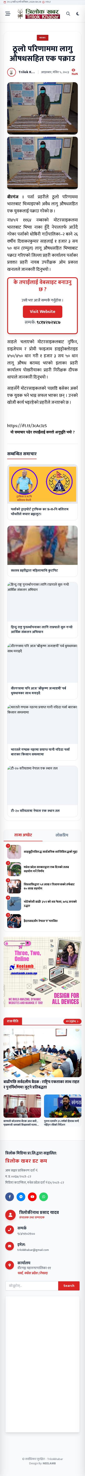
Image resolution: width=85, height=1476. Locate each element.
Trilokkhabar (55, 1459)
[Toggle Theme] (78, 13)
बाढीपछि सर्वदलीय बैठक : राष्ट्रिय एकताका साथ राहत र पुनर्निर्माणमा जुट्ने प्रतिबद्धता (41, 1085)
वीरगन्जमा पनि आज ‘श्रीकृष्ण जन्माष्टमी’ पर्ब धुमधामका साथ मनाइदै (38, 691)
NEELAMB (49, 1463)
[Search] (68, 13)
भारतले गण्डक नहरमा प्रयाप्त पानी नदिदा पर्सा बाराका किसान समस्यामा (40, 752)
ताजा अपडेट (23, 835)
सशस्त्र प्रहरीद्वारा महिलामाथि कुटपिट (34, 571)
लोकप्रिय (62, 835)
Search (68, 1286)
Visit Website (42, 311)
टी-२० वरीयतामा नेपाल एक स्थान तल (35, 811)
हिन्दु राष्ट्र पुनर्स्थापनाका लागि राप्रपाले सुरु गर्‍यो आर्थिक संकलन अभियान (42, 629)
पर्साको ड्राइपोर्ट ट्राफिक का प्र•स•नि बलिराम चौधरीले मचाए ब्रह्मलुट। (39, 511)
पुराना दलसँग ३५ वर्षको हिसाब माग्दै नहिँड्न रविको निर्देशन (61, 1123)
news (42, 37)
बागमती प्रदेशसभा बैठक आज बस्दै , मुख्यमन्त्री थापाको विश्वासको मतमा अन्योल (20, 1124)
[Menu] (7, 13)
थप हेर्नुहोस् (71, 1021)
